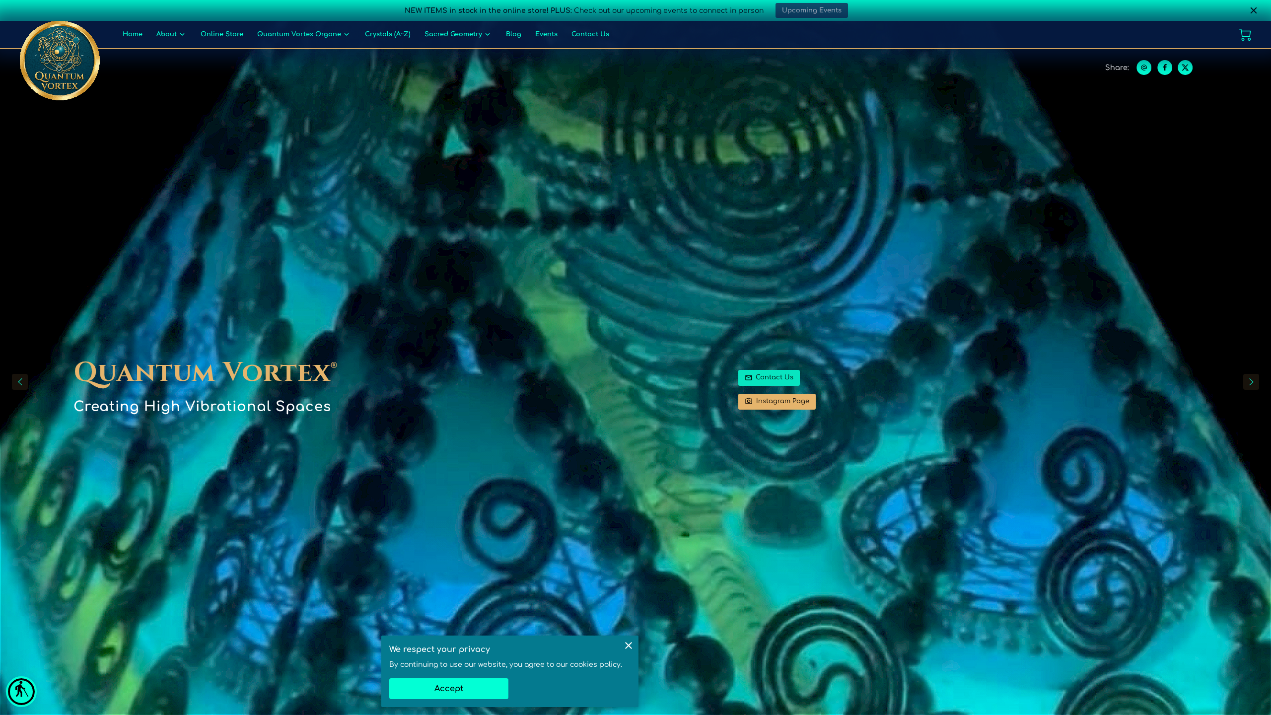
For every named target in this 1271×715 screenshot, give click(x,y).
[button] (21, 691)
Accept (448, 688)
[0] (1245, 35)
